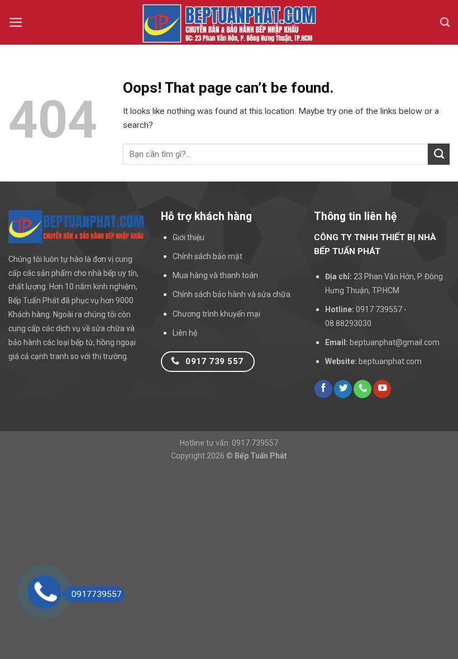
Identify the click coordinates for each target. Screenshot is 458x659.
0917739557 (96, 594)
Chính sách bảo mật (207, 256)
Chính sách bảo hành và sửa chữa (231, 294)
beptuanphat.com (390, 361)
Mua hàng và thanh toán (215, 275)
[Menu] (15, 22)
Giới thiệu (188, 237)
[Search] (445, 22)
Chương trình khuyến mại (216, 313)
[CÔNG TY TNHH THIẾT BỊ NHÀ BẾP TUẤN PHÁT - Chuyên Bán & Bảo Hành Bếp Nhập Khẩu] (229, 22)
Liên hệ (185, 332)
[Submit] (439, 154)
